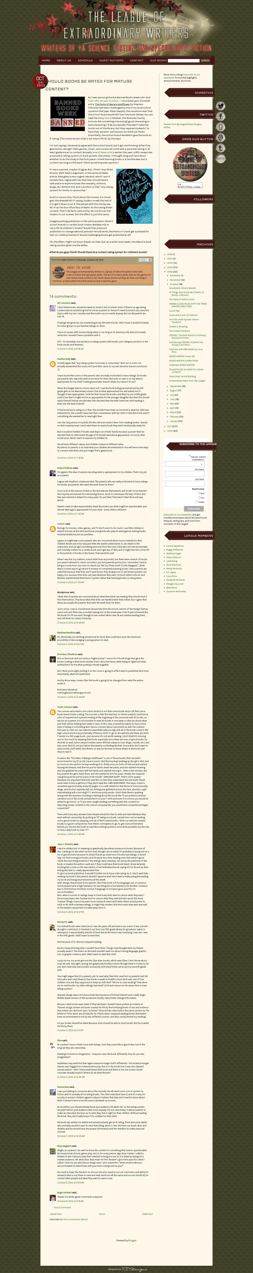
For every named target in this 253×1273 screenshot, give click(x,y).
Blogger (132, 1240)
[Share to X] (147, 260)
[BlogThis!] (143, 260)
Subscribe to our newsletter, (178, 514)
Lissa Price (171, 576)
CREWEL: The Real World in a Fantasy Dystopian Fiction (187, 336)
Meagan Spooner (174, 584)
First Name (199, 469)
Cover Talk (174, 311)
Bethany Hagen (173, 553)
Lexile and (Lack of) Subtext (183, 315)
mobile (201, 502)
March (173, 412)
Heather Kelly (63, 359)
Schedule (85, 60)
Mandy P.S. (62, 922)
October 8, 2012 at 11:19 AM (70, 1201)
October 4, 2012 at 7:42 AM (70, 514)
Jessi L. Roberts (65, 844)
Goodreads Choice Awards (182, 288)
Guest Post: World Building (182, 376)
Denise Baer (63, 1087)
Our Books (158, 60)
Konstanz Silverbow (67, 654)
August (173, 390)
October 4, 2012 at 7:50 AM (70, 582)
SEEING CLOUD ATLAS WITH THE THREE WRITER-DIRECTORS (188, 305)
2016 (169, 254)
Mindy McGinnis (174, 568)
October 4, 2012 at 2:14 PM (70, 1030)
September (175, 386)
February (174, 416)
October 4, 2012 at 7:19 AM (70, 458)
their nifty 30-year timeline (103, 100)
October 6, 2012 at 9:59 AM (70, 1182)
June (172, 399)
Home (46, 60)
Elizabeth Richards (175, 580)
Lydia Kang (171, 561)
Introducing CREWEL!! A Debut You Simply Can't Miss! (186, 343)
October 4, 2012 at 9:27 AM (70, 644)
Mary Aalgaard (64, 1146)
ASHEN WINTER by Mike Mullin (183, 360)
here (106, 118)
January (174, 421)
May (172, 403)
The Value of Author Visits (181, 299)
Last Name (199, 479)
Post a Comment (62, 1207)
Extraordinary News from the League (187, 380)
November (175, 280)
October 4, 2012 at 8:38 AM (71, 622)
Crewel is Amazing (178, 326)
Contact (137, 60)
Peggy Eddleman (174, 549)
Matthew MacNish (66, 632)
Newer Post (55, 1214)
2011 (169, 426)
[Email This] (140, 260)
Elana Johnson (173, 557)
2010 (169, 431)
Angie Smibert (68, 260)
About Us (64, 60)
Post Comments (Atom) (76, 1219)
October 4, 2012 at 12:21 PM (70, 912)
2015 (169, 258)
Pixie (59, 1040)
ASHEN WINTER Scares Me (182, 356)
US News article (105, 152)
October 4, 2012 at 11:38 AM (70, 834)
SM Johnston (63, 303)
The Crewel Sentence (179, 331)
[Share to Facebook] (150, 260)
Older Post (147, 1214)
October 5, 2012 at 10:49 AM (71, 1136)
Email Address (198, 460)
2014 (169, 263)
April (172, 408)
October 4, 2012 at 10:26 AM (71, 697)
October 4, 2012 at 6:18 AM (70, 349)
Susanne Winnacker (176, 591)
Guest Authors (111, 60)
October (174, 284)
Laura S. (61, 523)
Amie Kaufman (173, 565)
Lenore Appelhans (175, 546)
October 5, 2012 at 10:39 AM (71, 1077)
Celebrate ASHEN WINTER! (182, 365)
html (202, 493)
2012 (169, 271)
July (172, 395)
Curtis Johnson (64, 707)
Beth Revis (171, 587)
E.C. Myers (171, 572)
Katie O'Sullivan (65, 468)
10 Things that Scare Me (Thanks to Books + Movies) (186, 293)
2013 (169, 267)
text (202, 498)
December (175, 275)
